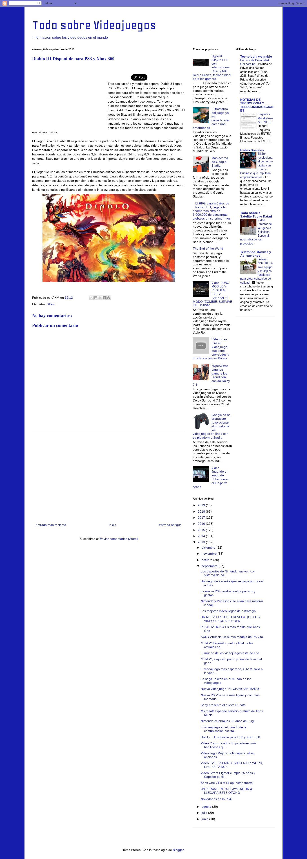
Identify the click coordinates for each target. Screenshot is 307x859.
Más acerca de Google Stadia (219, 161)
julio (205, 812)
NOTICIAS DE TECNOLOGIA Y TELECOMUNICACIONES (257, 105)
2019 (202, 505)
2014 (202, 536)
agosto (207, 806)
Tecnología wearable (256, 56)
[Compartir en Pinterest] (108, 298)
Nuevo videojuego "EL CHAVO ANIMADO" (230, 689)
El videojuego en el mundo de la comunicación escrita (223, 729)
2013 (202, 542)
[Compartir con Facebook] (104, 298)
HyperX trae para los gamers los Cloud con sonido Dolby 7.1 (211, 375)
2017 (202, 517)
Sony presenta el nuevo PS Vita (223, 705)
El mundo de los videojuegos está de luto (230, 653)
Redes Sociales (252, 150)
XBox (51, 304)
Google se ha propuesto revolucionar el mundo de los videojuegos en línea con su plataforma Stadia (212, 426)
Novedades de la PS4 (216, 799)
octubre (207, 560)
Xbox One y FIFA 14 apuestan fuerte (227, 783)
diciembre (209, 547)
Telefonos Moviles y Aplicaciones (255, 253)
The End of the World (208, 248)
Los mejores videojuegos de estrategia (228, 611)
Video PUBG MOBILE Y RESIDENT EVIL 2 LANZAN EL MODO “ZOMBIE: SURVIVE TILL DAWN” (212, 294)
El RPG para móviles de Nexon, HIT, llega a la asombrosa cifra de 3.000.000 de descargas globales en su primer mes (212, 211)
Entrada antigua (170, 525)
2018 (202, 511)
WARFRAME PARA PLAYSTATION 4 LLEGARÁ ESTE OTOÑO (226, 791)
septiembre (210, 566)
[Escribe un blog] (95, 298)
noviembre (210, 553)
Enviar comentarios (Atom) (119, 539)
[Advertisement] (70, 97)
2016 (202, 523)
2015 (202, 530)
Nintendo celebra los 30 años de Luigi (227, 721)
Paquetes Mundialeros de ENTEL (265, 118)
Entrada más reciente (51, 525)
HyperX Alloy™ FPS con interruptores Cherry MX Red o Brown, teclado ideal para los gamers (212, 67)
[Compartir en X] (100, 298)
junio (205, 819)
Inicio (112, 525)
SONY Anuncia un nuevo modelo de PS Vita (232, 637)
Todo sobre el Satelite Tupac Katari (256, 214)
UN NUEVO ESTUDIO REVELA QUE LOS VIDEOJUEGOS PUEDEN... (230, 619)
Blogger (178, 850)
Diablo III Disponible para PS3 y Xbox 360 (230, 737)
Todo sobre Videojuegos (94, 25)
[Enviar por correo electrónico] (91, 298)
